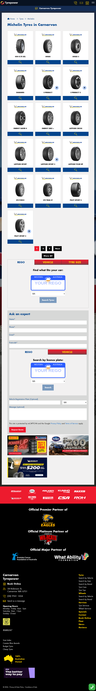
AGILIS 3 (75, 57)
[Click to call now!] (75, 3)
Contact (82, 615)
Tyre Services (84, 605)
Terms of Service (71, 423)
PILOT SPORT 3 (20, 236)
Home (12, 19)
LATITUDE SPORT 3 (48, 164)
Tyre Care (82, 587)
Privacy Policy (56, 423)
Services (83, 602)
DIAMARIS (20, 93)
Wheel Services (85, 608)
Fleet (81, 621)
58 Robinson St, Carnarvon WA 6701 (17, 590)
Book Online (85, 618)
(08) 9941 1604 (15, 596)
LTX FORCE (20, 200)
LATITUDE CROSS (75, 128)
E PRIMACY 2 (76, 93)
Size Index (7, 640)
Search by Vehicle (86, 578)
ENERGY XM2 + (48, 128)
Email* (12, 335)
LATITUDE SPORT (20, 164)
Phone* (12, 327)
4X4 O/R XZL (20, 57)
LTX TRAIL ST (48, 200)
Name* (12, 319)
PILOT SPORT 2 (76, 200)
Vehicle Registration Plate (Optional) (23, 399)
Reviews (83, 627)
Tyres (81, 575)
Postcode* (13, 342)
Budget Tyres (8, 646)
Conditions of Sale (31, 687)
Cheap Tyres (8, 649)
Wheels (82, 593)
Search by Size (85, 581)
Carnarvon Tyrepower (50, 8)
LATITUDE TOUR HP (75, 164)
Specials (83, 611)
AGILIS (47, 57)
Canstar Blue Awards (11, 643)
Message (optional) (16, 407)
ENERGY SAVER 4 (20, 128)
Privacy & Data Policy (17, 687)
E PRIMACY (48, 93)
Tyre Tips (82, 590)
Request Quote (17, 430)
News (81, 624)
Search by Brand (85, 584)
